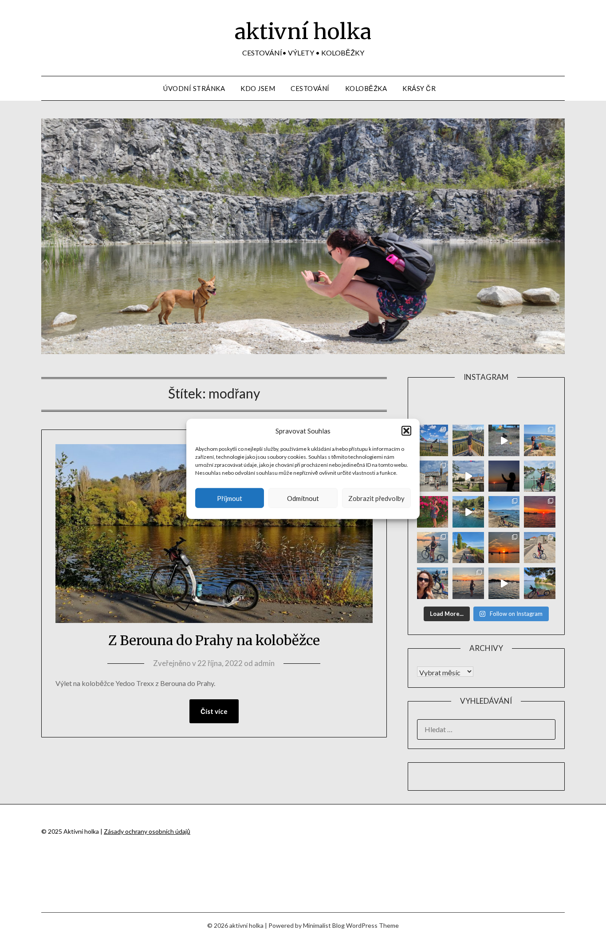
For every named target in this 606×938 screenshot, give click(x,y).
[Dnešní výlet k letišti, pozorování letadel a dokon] (433, 440)
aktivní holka (303, 31)
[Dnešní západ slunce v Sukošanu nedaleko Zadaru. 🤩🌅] (468, 583)
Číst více (214, 711)
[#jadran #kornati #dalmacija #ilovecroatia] (468, 512)
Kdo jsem (257, 88)
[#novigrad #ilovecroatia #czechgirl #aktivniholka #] (433, 512)
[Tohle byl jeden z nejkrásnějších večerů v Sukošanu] (539, 512)
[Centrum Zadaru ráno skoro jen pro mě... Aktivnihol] (468, 476)
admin (264, 663)
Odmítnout (303, 498)
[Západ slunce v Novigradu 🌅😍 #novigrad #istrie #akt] (504, 476)
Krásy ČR (419, 88)
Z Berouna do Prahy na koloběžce (214, 640)
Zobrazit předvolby (376, 498)
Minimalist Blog (324, 925)
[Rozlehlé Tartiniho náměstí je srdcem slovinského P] (433, 476)
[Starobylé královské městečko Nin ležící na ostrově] (539, 548)
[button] (406, 430)
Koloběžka (366, 88)
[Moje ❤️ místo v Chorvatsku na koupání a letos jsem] (504, 512)
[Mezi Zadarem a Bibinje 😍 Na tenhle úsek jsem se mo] (539, 583)
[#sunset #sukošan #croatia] (504, 583)
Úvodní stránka (194, 88)
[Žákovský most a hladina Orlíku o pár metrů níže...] (468, 440)
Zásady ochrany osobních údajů (147, 831)
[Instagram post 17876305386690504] (504, 440)
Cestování (310, 88)
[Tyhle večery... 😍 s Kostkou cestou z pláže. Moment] (433, 548)
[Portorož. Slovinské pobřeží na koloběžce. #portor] (539, 476)
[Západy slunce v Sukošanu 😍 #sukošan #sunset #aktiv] (504, 548)
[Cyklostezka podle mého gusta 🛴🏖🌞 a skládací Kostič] (468, 548)
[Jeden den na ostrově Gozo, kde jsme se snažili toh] (539, 440)
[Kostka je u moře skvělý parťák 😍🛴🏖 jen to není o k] (433, 583)
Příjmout (229, 498)
